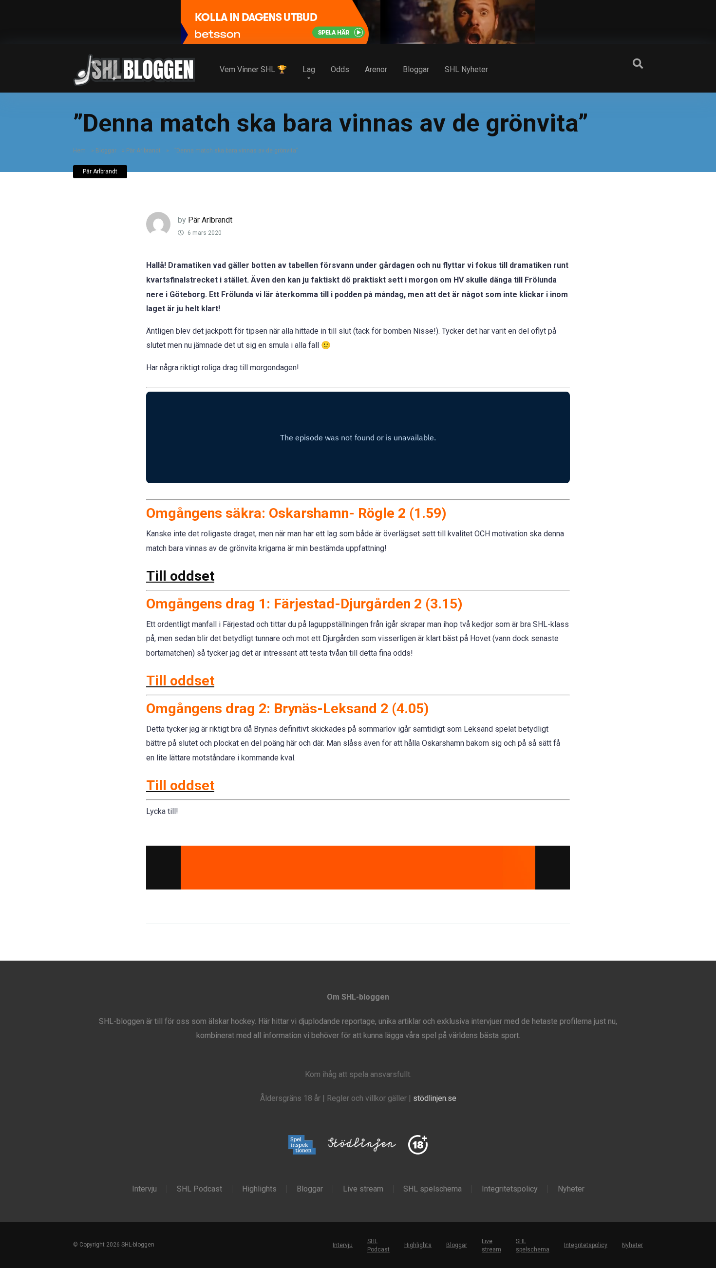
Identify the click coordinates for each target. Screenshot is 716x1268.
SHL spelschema (432, 1189)
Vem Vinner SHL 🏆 (253, 69)
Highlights (259, 1189)
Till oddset (180, 576)
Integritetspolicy (510, 1189)
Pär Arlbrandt (143, 150)
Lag (308, 69)
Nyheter (571, 1189)
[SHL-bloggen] (134, 66)
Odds (340, 69)
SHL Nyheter (466, 69)
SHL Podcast (199, 1189)
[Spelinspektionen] (302, 1145)
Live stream (363, 1189)
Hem (79, 150)
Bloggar (416, 69)
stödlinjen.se (434, 1098)
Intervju (144, 1189)
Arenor (376, 69)
